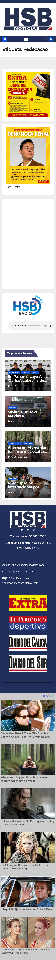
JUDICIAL (25, 372)
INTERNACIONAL (15, 443)
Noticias (12, 408)
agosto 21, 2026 (20, 386)
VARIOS (35, 372)
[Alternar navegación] (25, 39)
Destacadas (14, 372)
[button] (45, 39)
